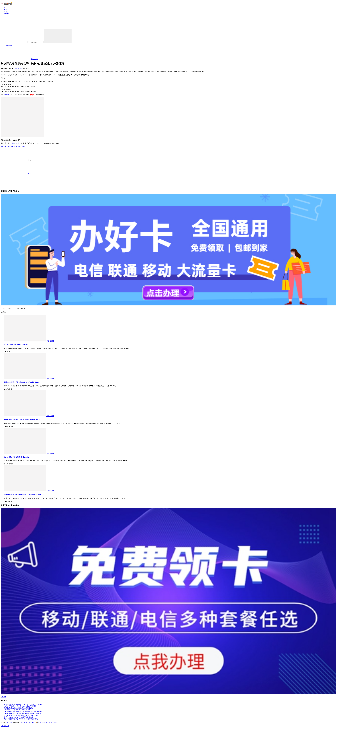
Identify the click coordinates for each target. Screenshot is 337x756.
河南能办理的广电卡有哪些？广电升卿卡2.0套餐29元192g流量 (23, 704)
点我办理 (3, 697)
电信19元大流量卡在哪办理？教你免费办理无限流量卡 (21, 706)
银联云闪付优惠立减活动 (8, 146)
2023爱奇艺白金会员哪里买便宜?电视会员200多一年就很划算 (23, 711)
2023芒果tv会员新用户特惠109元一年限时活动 (18, 708)
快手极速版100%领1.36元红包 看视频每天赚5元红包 (20, 717)
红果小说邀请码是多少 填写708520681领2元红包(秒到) (21, 719)
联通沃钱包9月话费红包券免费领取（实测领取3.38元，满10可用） (24, 494)
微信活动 (7, 11)
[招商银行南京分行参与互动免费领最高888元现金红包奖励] (25, 416)
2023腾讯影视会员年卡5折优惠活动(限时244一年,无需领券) (22, 713)
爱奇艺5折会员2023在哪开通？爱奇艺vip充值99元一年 (21, 715)
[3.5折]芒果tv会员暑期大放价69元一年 (16, 344)
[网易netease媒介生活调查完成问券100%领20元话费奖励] (25, 378)
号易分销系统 (5, 726)
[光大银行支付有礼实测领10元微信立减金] (25, 453)
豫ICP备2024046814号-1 (28, 722)
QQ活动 (6, 13)
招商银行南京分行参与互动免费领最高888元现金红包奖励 (22, 419)
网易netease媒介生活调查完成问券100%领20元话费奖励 (21, 382)
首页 (5, 7)
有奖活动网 (18, 68)
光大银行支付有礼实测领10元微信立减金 (16, 457)
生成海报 (30, 174)
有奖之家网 (15, 143)
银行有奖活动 (20, 146)
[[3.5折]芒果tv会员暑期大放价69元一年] (25, 341)
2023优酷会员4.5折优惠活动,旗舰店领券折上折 (18, 710)
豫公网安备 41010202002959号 (47, 722)
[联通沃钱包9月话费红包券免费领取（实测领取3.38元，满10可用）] (25, 491)
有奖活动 (7, 9)
